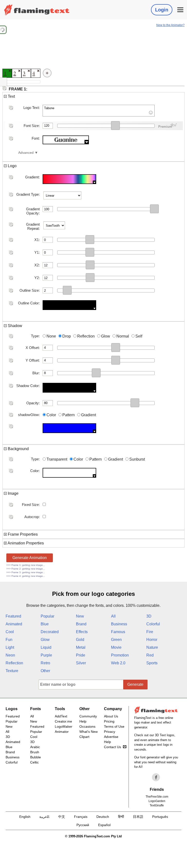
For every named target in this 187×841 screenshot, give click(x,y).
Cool (10, 632)
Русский (82, 825)
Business (119, 624)
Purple (46, 655)
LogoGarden (157, 801)
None (51, 336)
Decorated (50, 632)
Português (160, 817)
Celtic (34, 762)
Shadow (14, 326)
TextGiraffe (157, 805)
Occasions (87, 726)
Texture (12, 671)
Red (150, 655)
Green (116, 640)
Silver (81, 663)
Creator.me (63, 721)
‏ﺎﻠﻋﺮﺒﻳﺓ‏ (44, 817)
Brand (81, 624)
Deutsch (102, 817)
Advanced (26, 153)
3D (148, 616)
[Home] (37, 10)
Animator (62, 732)
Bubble (35, 757)
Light (10, 647)
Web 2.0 (118, 663)
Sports (152, 663)
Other (45, 671)
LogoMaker (63, 726)
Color (51, 415)
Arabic (35, 747)
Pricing (109, 721)
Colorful (153, 624)
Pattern (68, 415)
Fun (9, 640)
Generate (135, 684)
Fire (149, 632)
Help (82, 721)
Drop (66, 336)
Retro (45, 663)
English (24, 817)
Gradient (88, 415)
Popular (47, 616)
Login (161, 9)
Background (18, 449)
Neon (10, 655)
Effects (82, 632)
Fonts (35, 709)
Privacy (109, 732)
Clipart (84, 737)
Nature (152, 647)
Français (80, 817)
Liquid (46, 647)
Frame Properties (22, 534)
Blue (45, 624)
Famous (118, 632)
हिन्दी (121, 817)
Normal (122, 336)
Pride (80, 655)
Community (88, 716)
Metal (80, 647)
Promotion (120, 655)
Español (104, 825)
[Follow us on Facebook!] (156, 777)
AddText (61, 716)
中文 (61, 817)
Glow (105, 336)
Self (138, 336)
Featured (13, 616)
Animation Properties (25, 543)
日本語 (138, 817)
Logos (12, 709)
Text (11, 96)
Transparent (57, 459)
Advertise (111, 737)
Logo (12, 166)
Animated (14, 624)
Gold (80, 640)
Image (13, 493)
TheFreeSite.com (157, 796)
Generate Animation (29, 558)
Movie (116, 647)
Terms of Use (114, 726)
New (80, 616)
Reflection (86, 336)
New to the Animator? (170, 25)
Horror (151, 640)
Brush (34, 752)
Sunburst (137, 459)
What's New (88, 732)
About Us (111, 716)
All (113, 616)
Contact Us (112, 747)
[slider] (115, 125)
